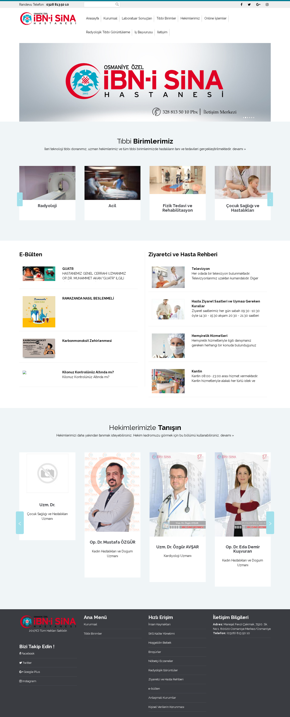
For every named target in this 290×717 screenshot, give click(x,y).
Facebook (27, 653)
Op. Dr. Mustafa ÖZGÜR (47, 542)
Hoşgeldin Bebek (159, 642)
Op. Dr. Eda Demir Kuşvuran (178, 549)
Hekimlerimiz (190, 18)
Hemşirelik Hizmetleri (209, 336)
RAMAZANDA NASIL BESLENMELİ (88, 298)
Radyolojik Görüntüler (163, 670)
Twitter (27, 662)
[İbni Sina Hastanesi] (48, 18)
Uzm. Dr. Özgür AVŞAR (112, 546)
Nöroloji (243, 205)
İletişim (162, 32)
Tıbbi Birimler (166, 18)
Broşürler (154, 652)
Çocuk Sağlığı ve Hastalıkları (177, 208)
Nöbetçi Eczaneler (160, 661)
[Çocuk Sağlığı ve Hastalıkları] (178, 182)
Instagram (29, 681)
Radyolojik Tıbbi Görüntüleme (108, 32)
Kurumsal (110, 18)
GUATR (68, 269)
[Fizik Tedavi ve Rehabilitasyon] (113, 180)
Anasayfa (92, 18)
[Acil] (47, 185)
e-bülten (154, 688)
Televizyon (201, 269)
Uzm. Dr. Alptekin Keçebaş (243, 544)
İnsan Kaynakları (159, 624)
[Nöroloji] (243, 187)
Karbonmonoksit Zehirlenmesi (87, 341)
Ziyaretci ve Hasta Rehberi (166, 679)
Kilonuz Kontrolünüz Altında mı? (88, 372)
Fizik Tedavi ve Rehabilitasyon (112, 208)
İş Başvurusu (144, 32)
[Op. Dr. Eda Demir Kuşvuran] (178, 494)
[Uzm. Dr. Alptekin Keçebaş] (243, 492)
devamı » (239, 149)
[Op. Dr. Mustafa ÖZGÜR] (47, 492)
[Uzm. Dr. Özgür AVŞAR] (113, 494)
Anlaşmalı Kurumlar (162, 697)
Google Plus (31, 672)
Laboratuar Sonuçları (137, 18)
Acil (47, 205)
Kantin (197, 371)
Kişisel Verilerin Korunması (166, 707)
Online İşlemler (215, 18)
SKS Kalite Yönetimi (161, 633)
